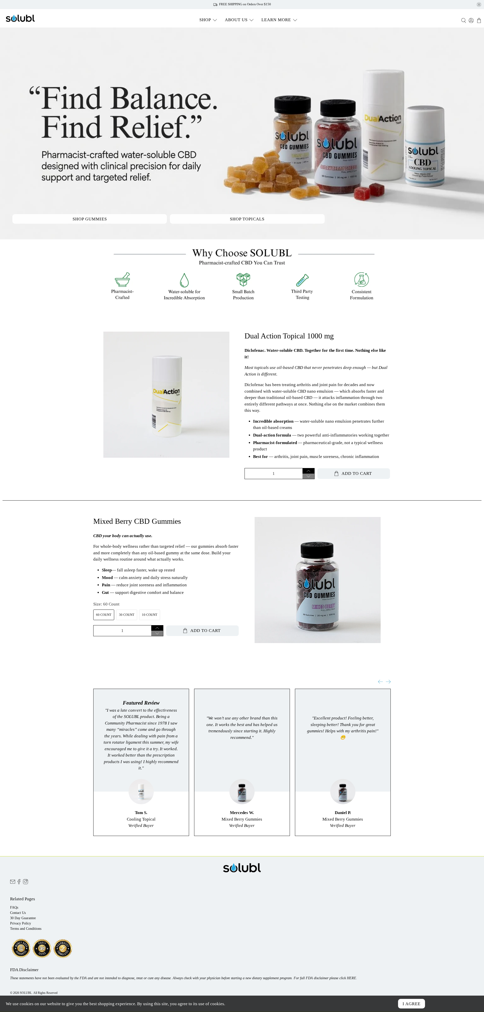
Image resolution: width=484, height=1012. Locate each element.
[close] (478, 4)
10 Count (149, 615)
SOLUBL (26, 993)
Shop (205, 19)
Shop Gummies (90, 219)
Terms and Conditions (25, 929)
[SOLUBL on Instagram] (25, 883)
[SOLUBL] (20, 18)
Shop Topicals (247, 219)
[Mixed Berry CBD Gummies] (318, 580)
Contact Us (18, 913)
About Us (236, 19)
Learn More (276, 19)
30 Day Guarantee (23, 918)
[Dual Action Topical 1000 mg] (166, 395)
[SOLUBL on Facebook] (18, 883)
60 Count (103, 615)
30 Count (126, 615)
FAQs (14, 907)
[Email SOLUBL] (12, 883)
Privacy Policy (20, 923)
